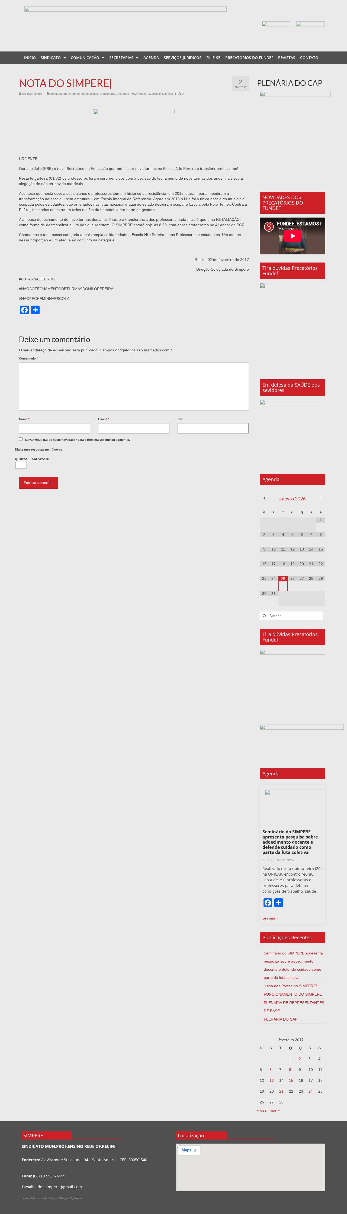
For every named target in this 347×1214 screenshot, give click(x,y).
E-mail (103, 419)
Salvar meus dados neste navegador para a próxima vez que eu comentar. (77, 439)
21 (281, 1091)
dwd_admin (34, 93)
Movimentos (139, 93)
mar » (275, 1110)
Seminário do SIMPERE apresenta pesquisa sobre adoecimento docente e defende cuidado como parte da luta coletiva (290, 842)
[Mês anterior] (264, 498)
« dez (261, 1110)
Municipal (154, 93)
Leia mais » (270, 918)
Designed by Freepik (71, 1198)
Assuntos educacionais (83, 93)
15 (291, 1080)
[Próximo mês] (320, 498)
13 (271, 1080)
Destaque (122, 93)
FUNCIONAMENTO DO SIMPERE (293, 994)
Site (180, 419)
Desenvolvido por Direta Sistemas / (41, 1198)
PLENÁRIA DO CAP (280, 1019)
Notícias (167, 93)
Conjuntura (107, 93)
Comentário (28, 358)
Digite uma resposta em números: (39, 449)
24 (311, 1091)
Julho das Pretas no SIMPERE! (290, 986)
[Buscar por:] (291, 616)
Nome (24, 419)
